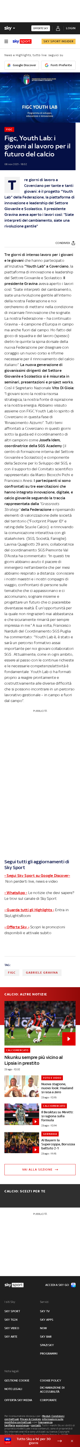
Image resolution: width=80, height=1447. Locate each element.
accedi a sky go (57, 1285)
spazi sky (47, 1345)
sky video (11, 1328)
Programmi (48, 1353)
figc (12, 972)
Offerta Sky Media (18, 1400)
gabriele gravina (42, 972)
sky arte (11, 1336)
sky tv (45, 1311)
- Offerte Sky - (16, 927)
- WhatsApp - (15, 892)
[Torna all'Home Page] (22, 41)
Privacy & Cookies (30, 1419)
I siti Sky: (10, 1302)
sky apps (47, 1319)
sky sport (12, 1311)
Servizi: (44, 1302)
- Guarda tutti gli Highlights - (29, 910)
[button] (33, 1441)
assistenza (22, 1425)
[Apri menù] (6, 41)
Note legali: (11, 1371)
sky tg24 (11, 1319)
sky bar (46, 1336)
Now (43, 1328)
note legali (13, 1389)
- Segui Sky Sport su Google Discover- (37, 875)
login (71, 28)
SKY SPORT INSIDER (59, 41)
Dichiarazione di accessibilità (52, 1389)
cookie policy (50, 1380)
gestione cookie (16, 1380)
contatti (36, 1425)
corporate (48, 1400)
